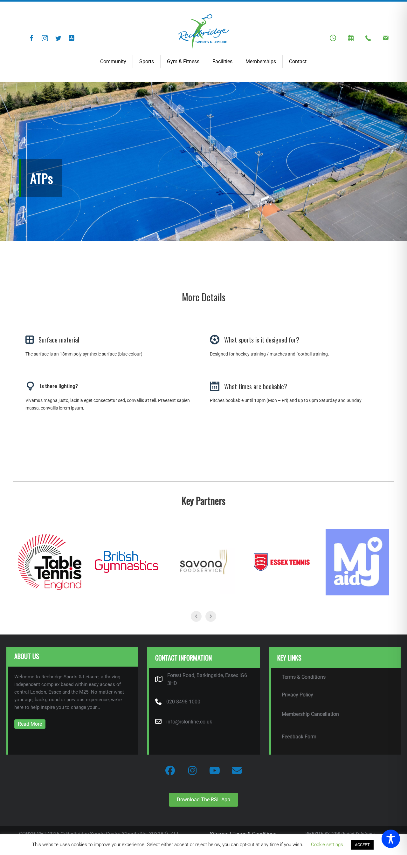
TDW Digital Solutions (353, 834)
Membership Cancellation (310, 714)
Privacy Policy (297, 695)
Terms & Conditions (304, 677)
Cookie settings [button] (327, 844)
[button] (31, 38)
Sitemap (219, 834)
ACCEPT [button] (362, 844)
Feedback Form (299, 737)
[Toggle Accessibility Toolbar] (391, 839)
